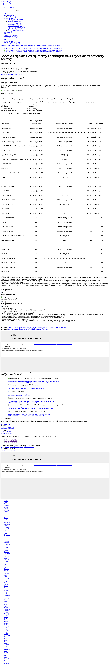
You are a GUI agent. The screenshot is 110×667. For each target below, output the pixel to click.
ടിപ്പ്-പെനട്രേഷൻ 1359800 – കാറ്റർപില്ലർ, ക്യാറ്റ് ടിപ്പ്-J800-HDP (28, 329)
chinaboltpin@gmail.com (7, 428)
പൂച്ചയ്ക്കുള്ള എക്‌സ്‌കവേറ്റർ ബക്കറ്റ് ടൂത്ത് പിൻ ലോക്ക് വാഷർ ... (32, 401)
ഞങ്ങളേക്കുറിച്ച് (9, 15)
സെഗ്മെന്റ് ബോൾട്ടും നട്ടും (16, 26)
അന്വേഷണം (5, 424)
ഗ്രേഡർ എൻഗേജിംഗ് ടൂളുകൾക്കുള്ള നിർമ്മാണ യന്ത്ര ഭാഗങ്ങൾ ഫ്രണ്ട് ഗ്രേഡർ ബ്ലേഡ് (37, 327)
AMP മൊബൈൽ (29, 447)
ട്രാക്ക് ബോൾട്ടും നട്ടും (15, 24)
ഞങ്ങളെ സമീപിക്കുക (11, 36)
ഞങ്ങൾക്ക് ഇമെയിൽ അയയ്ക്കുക (12, 74)
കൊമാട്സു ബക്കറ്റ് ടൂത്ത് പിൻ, (19, 395)
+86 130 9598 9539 (6, 432)
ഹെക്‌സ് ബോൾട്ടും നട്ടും (15, 21)
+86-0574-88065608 (6, 433)
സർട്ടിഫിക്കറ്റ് (12, 16)
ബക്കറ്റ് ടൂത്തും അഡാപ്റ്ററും (17, 30)
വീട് (5, 13)
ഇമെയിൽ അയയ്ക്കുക (8, 450)
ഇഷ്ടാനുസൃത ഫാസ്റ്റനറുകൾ (17, 27)
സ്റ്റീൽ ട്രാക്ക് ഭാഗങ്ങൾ (15, 29)
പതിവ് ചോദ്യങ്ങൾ (10, 35)
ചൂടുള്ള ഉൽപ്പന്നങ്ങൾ (8, 447)
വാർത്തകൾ (8, 32)
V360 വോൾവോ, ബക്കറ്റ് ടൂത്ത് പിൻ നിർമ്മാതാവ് (26, 388)
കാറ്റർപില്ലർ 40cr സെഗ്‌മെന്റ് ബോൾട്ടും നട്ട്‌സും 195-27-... (30, 415)
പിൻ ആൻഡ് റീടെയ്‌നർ (15, 19)
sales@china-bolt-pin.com (8, 427)
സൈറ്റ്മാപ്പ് (19, 447)
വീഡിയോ (7, 33)
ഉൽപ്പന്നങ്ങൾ (8, 18)
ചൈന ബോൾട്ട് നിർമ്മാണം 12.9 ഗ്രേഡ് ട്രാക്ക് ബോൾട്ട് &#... (31, 408)
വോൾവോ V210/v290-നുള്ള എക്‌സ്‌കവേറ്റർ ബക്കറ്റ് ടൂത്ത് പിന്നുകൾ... (34, 382)
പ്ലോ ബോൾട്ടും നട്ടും (15, 23)
